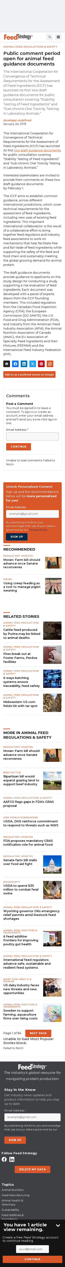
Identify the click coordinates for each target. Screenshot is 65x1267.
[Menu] (58, 37)
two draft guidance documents (37, 150)
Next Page (38, 1033)
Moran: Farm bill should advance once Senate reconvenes (21, 563)
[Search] (49, 37)
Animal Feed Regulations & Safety (30, 46)
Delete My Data (32, 1169)
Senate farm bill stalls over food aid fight (20, 862)
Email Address (17, 430)
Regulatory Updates (18, 555)
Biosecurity (11, 881)
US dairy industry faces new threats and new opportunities (21, 989)
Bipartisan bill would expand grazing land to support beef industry (21, 780)
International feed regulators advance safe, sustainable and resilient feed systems (27, 963)
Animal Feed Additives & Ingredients (20, 931)
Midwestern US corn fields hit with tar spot (20, 704)
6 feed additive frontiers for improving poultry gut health (20, 940)
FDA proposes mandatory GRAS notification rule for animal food (28, 842)
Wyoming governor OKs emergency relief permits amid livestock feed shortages (31, 915)
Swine (7, 579)
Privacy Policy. (38, 529)
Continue (32, 1259)
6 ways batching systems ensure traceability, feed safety (21, 682)
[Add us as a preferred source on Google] (50, 364)
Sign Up (16, 536)
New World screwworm (20, 817)
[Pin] (41, 364)
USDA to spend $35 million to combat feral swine (20, 889)
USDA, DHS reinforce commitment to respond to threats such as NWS (30, 823)
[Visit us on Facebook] (4, 1159)
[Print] (6, 364)
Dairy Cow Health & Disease (17, 980)
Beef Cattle (12, 772)
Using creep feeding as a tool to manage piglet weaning (21, 586)
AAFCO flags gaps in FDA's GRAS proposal (28, 803)
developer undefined (17, 120)
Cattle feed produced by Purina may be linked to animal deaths (21, 634)
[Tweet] (32, 364)
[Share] (15, 364)
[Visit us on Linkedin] (11, 1159)
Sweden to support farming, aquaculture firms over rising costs (20, 1014)
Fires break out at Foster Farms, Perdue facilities (20, 658)
